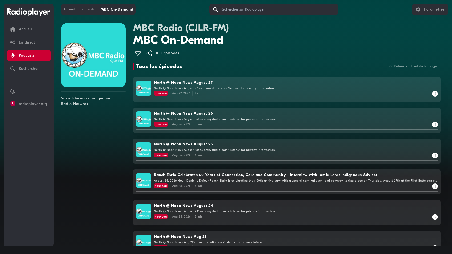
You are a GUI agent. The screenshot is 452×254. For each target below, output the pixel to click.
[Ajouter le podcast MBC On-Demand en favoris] (138, 53)
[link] (69, 9)
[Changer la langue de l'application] (29, 91)
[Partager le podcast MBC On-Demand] (149, 53)
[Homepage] (28, 12)
